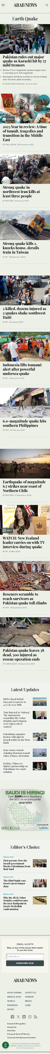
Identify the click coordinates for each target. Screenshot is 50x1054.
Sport (10, 1009)
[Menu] (3, 5)
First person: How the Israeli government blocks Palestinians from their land (16, 865)
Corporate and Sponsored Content (21, 1037)
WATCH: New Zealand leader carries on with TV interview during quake (24, 542)
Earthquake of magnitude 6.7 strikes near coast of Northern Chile (24, 486)
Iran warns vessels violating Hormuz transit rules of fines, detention (16, 752)
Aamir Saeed (11, 664)
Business (12, 1005)
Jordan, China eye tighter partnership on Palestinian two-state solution (15, 767)
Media (28, 1001)
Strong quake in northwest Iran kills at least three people (21, 191)
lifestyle (30, 992)
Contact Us (11, 1027)
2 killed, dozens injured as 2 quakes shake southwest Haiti (24, 313)
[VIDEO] (25, 519)
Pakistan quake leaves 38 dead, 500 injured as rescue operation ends (23, 654)
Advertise (11, 1030)
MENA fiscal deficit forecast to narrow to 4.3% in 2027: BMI (14, 701)
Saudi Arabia (14, 992)
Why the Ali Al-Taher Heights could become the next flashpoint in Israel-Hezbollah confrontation (15, 903)
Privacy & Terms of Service (18, 1034)
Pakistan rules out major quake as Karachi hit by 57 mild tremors (24, 60)
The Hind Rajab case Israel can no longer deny (14, 883)
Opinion (29, 997)
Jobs (28, 1005)
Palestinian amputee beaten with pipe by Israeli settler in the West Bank (16, 738)
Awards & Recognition (16, 1024)
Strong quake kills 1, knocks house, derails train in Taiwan (21, 248)
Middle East (8, 857)
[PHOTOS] (25, 108)
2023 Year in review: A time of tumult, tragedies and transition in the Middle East (25, 133)
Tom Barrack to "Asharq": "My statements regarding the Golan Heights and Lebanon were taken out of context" (16, 719)
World (11, 1001)
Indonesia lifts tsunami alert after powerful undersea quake (22, 369)
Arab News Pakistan (14, 84)
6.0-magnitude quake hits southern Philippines (24, 423)
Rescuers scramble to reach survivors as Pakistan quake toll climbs (25, 598)
